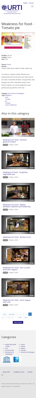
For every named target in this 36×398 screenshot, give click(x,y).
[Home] (15, 10)
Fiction (23, 344)
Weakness (8, 95)
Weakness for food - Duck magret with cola (17, 301)
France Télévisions (11, 105)
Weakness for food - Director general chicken (15, 141)
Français (31, 3)
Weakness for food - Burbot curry (17, 237)
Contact (30, 372)
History (23, 346)
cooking (7, 103)
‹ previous (12, 314)
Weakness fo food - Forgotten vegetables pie (15, 173)
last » (26, 317)
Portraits (23, 350)
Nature (23, 348)
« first (4, 314)
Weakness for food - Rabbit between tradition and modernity (17, 206)
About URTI (6, 372)
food (6, 97)
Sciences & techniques (28, 352)
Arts (6, 348)
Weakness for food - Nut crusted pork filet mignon (16, 268)
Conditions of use (18, 372)
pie (6, 101)
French (9, 64)
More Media (18, 322)
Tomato (7, 99)
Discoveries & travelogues (16, 93)
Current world (9, 350)
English (25, 3)
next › (20, 317)
